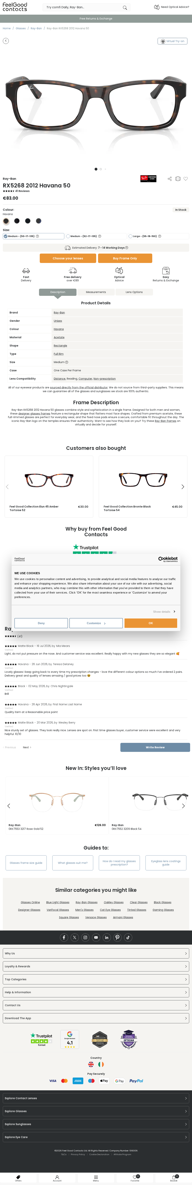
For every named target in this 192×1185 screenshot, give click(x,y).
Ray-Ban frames (165, 421)
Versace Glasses (96, 917)
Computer (85, 379)
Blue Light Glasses (57, 902)
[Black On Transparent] (27, 222)
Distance (59, 379)
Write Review (155, 747)
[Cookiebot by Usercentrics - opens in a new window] (161, 559)
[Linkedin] (107, 937)
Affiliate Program (122, 1154)
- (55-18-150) (145, 236)
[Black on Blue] (38, 222)
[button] (96, 169)
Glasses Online (30, 902)
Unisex (58, 321)
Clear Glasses (139, 902)
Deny (41, 623)
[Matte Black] (17, 222)
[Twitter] (74, 937)
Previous (10, 747)
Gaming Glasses (163, 910)
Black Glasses (162, 902)
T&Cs (64, 1154)
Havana (59, 329)
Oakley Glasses (114, 902)
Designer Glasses (29, 910)
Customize (94, 623)
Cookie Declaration (99, 1154)
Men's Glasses (84, 910)
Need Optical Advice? (175, 7)
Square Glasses (69, 917)
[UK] (91, 1064)
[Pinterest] (117, 937)
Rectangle (60, 345)
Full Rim (59, 354)
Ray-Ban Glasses (87, 902)
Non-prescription (105, 379)
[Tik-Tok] (128, 937)
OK (151, 623)
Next (26, 747)
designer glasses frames (34, 413)
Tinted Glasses (136, 910)
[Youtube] (96, 937)
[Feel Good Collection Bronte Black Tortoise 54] (143, 460)
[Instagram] (85, 937)
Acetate (59, 337)
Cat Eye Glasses (110, 910)
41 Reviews (22, 191)
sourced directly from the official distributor (79, 387)
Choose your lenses (68, 258)
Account (57, 1180)
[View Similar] (178, 178)
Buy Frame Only (125, 258)
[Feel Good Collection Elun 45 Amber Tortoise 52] (49, 460)
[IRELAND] (101, 1064)
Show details (161, 611)
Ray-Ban (59, 312)
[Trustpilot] (41, 1046)
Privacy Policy (78, 1154)
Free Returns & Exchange (96, 18)
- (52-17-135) (83, 236)
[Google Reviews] (69, 1048)
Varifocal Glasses (58, 910)
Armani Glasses (123, 917)
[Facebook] (64, 937)
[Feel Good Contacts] (15, 7)
